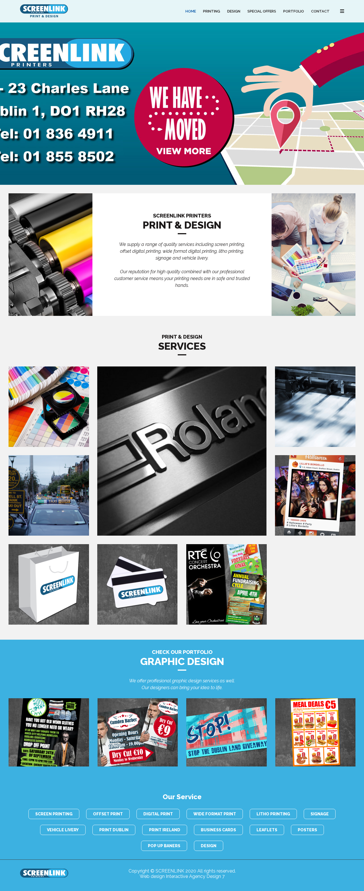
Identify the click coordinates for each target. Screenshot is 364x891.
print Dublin (114, 830)
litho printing (273, 814)
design (208, 846)
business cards (218, 830)
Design (233, 11)
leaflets (267, 830)
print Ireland (164, 830)
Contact (320, 11)
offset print (108, 814)
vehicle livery (63, 830)
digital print (158, 814)
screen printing (54, 814)
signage (320, 814)
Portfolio (293, 11)
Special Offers (261, 11)
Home (190, 11)
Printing (211, 11)
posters (307, 830)
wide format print (214, 814)
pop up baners (164, 846)
